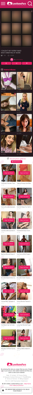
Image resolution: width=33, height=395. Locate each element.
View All (30, 70)
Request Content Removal (12, 377)
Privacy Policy (22, 375)
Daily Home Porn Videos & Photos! (20, 384)
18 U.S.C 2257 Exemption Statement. (16, 381)
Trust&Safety (27, 377)
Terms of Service (12, 379)
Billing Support (24, 379)
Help (7, 375)
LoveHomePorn (19, 59)
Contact (13, 375)
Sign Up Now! (9, 173)
